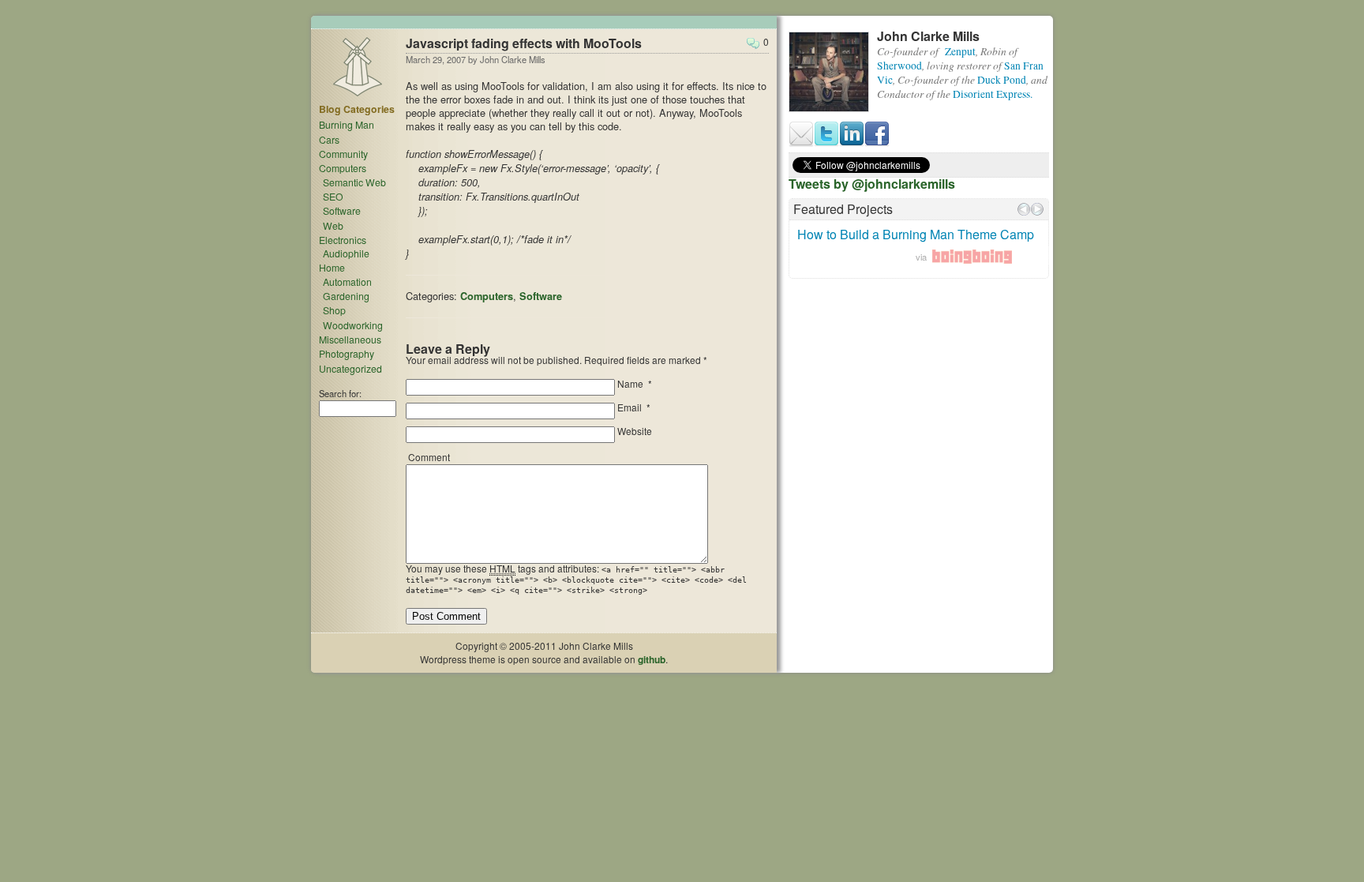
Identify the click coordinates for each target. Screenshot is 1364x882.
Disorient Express (991, 94)
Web (333, 225)
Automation (347, 281)
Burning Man (346, 124)
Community (343, 153)
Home (332, 267)
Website (634, 430)
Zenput (960, 51)
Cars (329, 139)
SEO (333, 196)
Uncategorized (350, 368)
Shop (334, 310)
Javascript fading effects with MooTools (524, 43)
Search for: (340, 393)
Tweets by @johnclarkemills (872, 184)
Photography (346, 353)
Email (629, 407)
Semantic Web (354, 182)
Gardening (346, 295)
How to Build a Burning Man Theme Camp (915, 234)
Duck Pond (1001, 80)
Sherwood (899, 65)
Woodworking (353, 325)
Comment (429, 457)
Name (630, 383)
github (651, 659)
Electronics (342, 239)
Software (540, 296)
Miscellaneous (350, 339)
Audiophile (346, 253)
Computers (486, 296)
